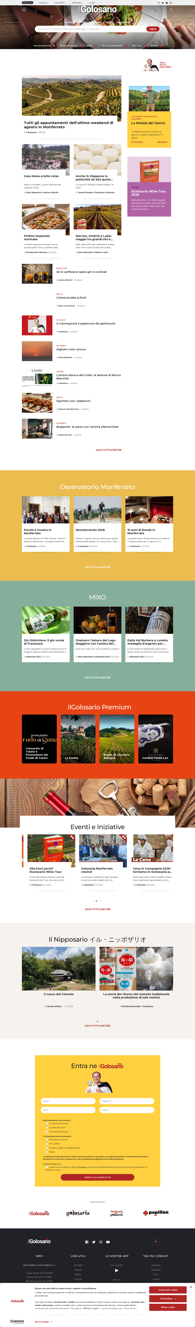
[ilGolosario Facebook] (159, 2)
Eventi (89, 45)
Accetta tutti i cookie (167, 1290)
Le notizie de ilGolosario (59, 1123)
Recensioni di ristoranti (58, 1139)
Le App (92, 2)
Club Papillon (77, 2)
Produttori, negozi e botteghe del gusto (65, 1148)
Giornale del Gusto (42, 45)
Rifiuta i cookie (168, 1307)
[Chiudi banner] (191, 1287)
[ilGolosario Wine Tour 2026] (149, 172)
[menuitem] (78, 1265)
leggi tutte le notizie (108, 450)
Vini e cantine (54, 1143)
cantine (81, 22)
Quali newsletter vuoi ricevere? (57, 1120)
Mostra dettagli (42, 1322)
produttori (123, 22)
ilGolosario (27, 2)
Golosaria (43, 2)
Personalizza (166, 1298)
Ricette (154, 45)
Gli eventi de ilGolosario (58, 1131)
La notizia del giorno (57, 1127)
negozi (109, 22)
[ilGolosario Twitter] (163, 2)
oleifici (69, 22)
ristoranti (95, 22)
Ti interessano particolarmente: (57, 1136)
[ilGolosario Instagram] (171, 2)
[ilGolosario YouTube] (167, 2)
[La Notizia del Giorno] (149, 101)
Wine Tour (137, 45)
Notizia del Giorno (68, 45)
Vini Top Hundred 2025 (112, 45)
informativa (81, 1167)
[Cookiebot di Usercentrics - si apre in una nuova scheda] (17, 1322)
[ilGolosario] (97, 8)
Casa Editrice (59, 2)
